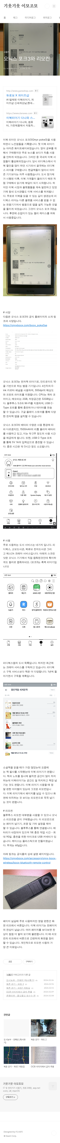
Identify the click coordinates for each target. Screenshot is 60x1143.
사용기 (10, 974)
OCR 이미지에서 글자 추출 (19, 991)
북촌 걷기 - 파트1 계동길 (18, 988)
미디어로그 (30, 17)
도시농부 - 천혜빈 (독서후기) (20, 980)
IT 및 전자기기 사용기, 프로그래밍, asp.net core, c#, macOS (21, 1089)
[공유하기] (15, 961)
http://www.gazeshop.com (19, 91)
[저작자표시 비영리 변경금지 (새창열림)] (39, 961)
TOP (53, 1133)
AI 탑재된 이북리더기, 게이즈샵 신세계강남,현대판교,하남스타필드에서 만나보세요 (20, 101)
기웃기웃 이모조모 (21, 6)
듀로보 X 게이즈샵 (17, 95)
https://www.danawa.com (19, 113)
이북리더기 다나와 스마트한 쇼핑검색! (19, 118)
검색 (47, 6)
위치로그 (47, 17)
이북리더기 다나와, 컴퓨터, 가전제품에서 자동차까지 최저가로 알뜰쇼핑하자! (20, 123)
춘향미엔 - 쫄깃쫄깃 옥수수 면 (21, 995)
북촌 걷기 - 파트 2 (15, 984)
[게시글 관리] (18, 961)
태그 (15, 17)
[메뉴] (54, 6)
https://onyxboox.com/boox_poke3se (25, 325)
